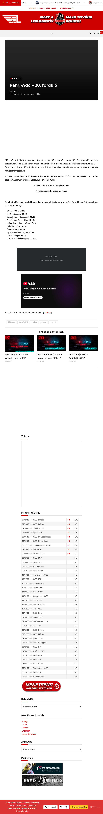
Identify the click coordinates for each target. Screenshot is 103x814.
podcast (43, 322)
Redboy (25, 728)
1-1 (68, 549)
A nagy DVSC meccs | (49, 8)
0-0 (68, 528)
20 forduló (11, 322)
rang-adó (53, 322)
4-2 (68, 533)
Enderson (26, 731)
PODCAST (16, 79)
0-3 (68, 537)
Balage (13, 91)
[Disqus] (51, 402)
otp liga (34, 322)
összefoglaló (23, 322)
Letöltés (47, 312)
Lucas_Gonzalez (29, 734)
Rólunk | (33, 8)
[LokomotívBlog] (51, 19)
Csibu (24, 725)
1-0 (68, 520)
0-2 (68, 524)
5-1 (68, 545)
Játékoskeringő (67, 8)
